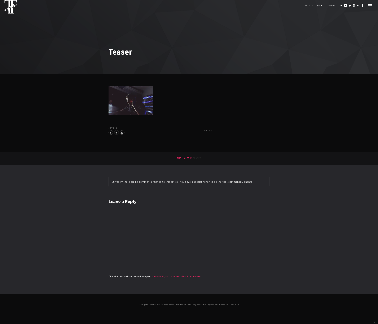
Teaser (189, 158)
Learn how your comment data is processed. (176, 276)
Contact (332, 5)
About (320, 5)
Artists (309, 5)
